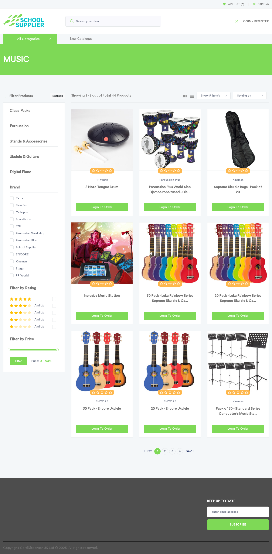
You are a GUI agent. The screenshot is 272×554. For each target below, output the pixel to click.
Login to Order (101, 207)
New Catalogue (81, 38)
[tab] (185, 96)
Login (246, 21)
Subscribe (238, 524)
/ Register (260, 21)
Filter (18, 361)
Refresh (57, 95)
